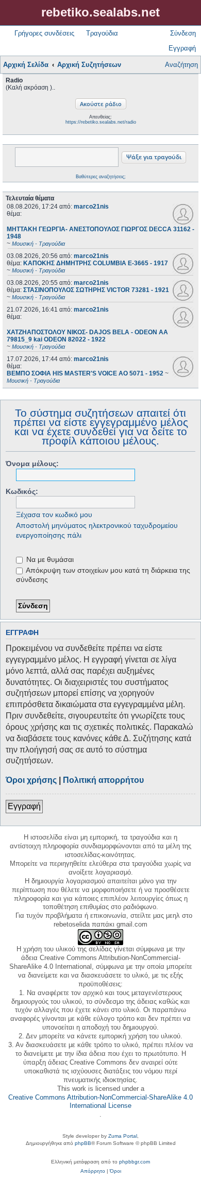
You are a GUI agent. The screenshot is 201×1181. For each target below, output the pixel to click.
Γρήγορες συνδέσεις (44, 33)
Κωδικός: (22, 491)
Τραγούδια (102, 33)
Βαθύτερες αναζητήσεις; (101, 176)
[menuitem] (92, 1171)
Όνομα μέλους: (32, 463)
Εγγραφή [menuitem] (182, 48)
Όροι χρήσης (31, 780)
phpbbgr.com (134, 1162)
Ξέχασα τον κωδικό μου (54, 514)
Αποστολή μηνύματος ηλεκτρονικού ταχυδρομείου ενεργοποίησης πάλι (97, 530)
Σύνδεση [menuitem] (183, 33)
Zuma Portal (122, 1136)
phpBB (83, 1143)
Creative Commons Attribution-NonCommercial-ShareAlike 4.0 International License (100, 1101)
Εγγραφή (24, 806)
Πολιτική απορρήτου (103, 780)
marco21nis (91, 206)
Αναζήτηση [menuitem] (181, 65)
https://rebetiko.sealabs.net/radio (100, 122)
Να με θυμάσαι (49, 559)
